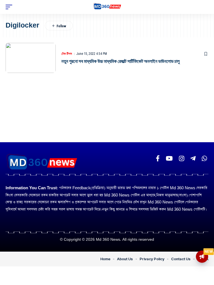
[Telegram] (193, 158)
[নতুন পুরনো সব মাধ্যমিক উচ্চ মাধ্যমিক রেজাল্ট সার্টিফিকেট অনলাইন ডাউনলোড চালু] (31, 58)
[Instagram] (181, 158)
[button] (10, 7)
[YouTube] (169, 158)
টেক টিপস (66, 54)
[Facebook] (157, 158)
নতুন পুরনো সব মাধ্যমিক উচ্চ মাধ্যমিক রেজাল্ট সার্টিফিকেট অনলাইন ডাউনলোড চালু (120, 61)
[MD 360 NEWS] (107, 7)
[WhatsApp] (204, 158)
